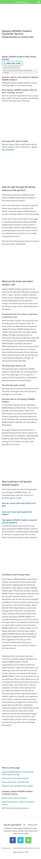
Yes (24, 825)
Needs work (32, 825)
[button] (39, 2)
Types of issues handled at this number (17, 786)
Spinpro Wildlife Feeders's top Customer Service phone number (18, 773)
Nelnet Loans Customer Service (14, 798)
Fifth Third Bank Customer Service (15, 808)
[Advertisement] (20, 121)
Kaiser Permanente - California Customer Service (18, 803)
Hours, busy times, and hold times (15, 782)
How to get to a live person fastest (15, 778)
